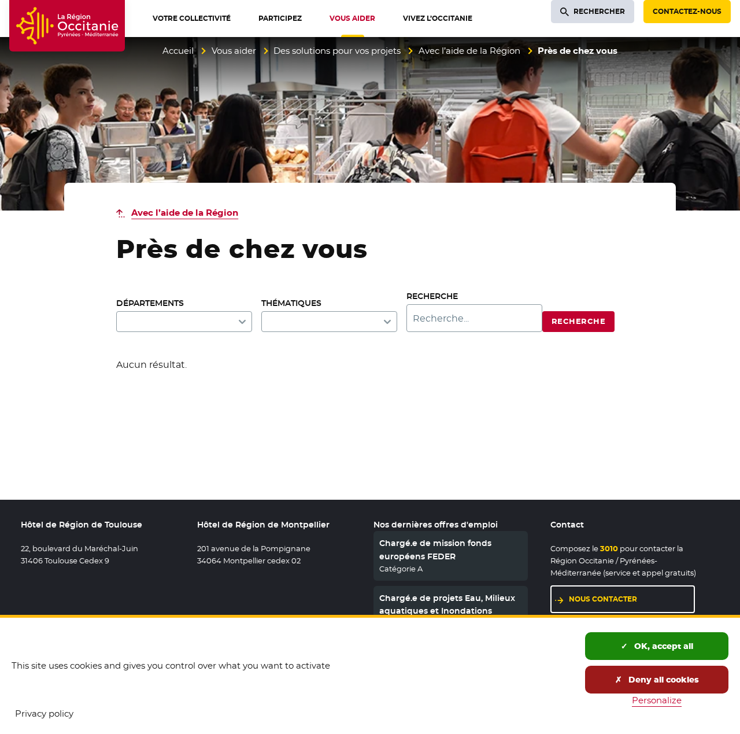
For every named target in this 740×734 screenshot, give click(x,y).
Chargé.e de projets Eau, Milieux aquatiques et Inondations (447, 604)
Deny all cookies (662, 679)
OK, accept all (662, 646)
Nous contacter (603, 599)
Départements (150, 303)
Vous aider (234, 50)
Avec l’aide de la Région (469, 50)
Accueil (178, 50)
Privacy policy (44, 713)
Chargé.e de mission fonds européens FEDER (435, 549)
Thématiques (291, 303)
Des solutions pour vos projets (337, 50)
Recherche (432, 296)
